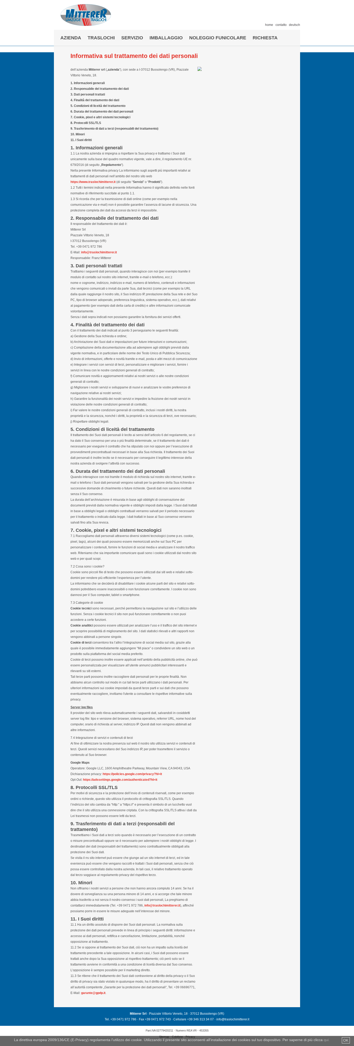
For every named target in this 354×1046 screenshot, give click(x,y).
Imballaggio (166, 37)
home (269, 25)
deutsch (294, 25)
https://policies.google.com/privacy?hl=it (132, 774)
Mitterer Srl (138, 1013)
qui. (327, 1040)
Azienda (70, 37)
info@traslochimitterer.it (99, 252)
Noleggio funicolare (217, 37)
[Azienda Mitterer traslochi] (86, 24)
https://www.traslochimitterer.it (93, 182)
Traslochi (101, 37)
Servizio (132, 37)
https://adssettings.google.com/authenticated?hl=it (120, 780)
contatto (281, 25)
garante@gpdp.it (93, 993)
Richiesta (265, 37)
